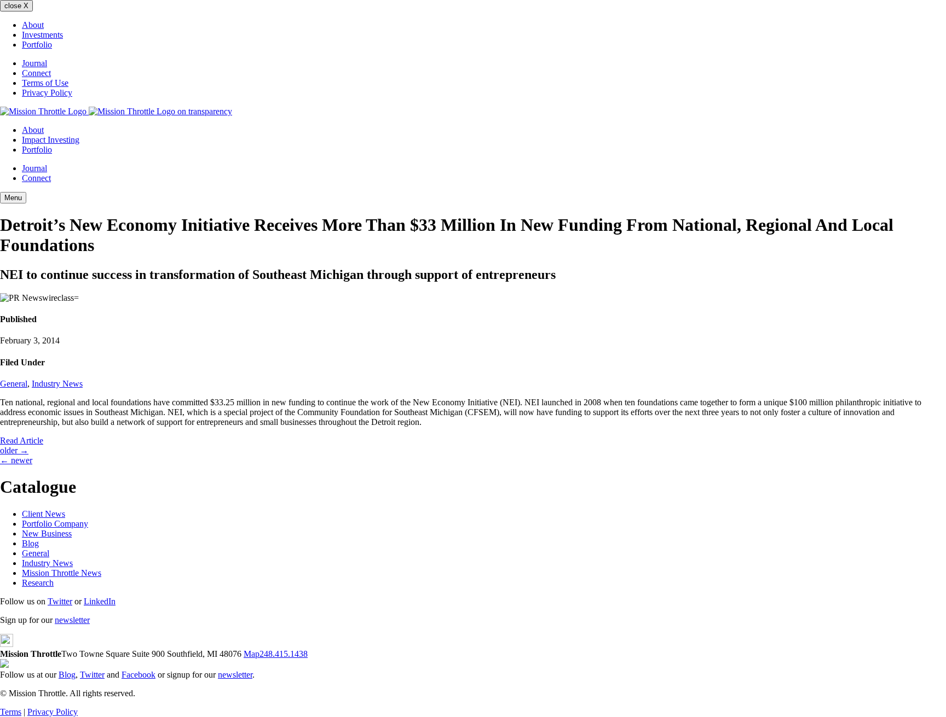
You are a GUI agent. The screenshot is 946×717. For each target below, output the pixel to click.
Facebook (138, 674)
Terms (10, 711)
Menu (13, 198)
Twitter (60, 601)
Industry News (57, 383)
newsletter (72, 620)
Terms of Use (45, 83)
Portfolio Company (55, 523)
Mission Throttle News (61, 573)
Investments (42, 34)
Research (38, 582)
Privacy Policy (47, 92)
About (33, 25)
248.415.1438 (283, 653)
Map (251, 653)
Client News (43, 513)
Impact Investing (50, 139)
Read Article (21, 440)
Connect (36, 73)
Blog (30, 543)
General (13, 383)
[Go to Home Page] (116, 111)
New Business (47, 533)
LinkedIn (100, 601)
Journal (34, 63)
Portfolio (37, 44)
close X (16, 6)
